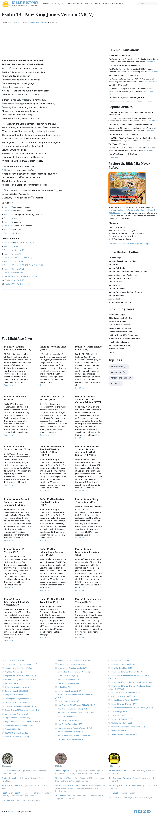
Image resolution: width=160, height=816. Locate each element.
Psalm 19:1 (8, 207)
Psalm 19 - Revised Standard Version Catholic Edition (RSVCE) (88, 399)
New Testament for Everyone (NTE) (125, 692)
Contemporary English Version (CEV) (19, 699)
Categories (59, 4)
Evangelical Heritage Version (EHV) (19, 725)
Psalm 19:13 (9, 229)
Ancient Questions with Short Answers (125, 292)
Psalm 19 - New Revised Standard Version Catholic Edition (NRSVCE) (52, 451)
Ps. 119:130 (19, 261)
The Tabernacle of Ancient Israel (69, 785)
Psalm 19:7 (8, 222)
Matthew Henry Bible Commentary (123, 335)
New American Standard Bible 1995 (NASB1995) (77, 713)
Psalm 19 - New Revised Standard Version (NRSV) (52, 502)
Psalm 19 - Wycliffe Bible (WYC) (53, 348)
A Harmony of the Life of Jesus (122, 785)
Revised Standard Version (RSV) (124, 704)
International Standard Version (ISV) (72, 668)
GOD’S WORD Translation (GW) (17, 733)
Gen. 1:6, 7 (18, 246)
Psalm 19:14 (9, 233)
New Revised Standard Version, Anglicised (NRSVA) (132, 682)
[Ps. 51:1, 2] (20, 269)
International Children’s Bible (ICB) (71, 664)
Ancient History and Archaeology (123, 275)
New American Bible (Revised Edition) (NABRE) (76, 705)
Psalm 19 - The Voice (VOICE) (15, 398)
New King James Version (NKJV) (35, 22)
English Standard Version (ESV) (17, 718)
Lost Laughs (113, 793)
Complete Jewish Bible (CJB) (16, 695)
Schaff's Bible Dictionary (119, 342)
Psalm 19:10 (9, 226)
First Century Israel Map (12, 793)
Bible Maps (47, 4)
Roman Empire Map (63, 771)
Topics (87, 4)
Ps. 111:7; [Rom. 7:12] (23, 258)
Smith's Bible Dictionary (119, 325)
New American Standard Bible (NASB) (73, 709)
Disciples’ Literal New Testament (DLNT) (21, 706)
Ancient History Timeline (119, 278)
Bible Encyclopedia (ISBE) (120, 318)
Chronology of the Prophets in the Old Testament (130, 124)
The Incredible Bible (10, 800)
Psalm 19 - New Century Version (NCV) (88, 601)
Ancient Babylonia (116, 268)
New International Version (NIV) (70, 732)
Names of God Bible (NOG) (68, 701)
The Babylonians (62, 796)
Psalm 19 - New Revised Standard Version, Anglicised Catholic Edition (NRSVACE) (87, 451)
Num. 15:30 (20, 273)
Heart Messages (74, 4)
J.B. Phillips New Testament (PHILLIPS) (74, 672)
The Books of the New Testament (123, 134)
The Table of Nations (117, 144)
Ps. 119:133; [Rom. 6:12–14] (28, 276)
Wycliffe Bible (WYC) (119, 731)
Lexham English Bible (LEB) (69, 683)
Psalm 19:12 (9, 269)
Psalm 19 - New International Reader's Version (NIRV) (16, 602)
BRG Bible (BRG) (11, 683)
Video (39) (116, 383)
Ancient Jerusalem (10, 778)
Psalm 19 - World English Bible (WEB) (88, 348)
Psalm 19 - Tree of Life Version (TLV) (52, 398)
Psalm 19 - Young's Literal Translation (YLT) (17, 348)
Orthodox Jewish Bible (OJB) (123, 696)
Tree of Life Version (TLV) (121, 719)
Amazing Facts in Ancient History (123, 261)
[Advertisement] (53, 42)
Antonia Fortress (116, 299)
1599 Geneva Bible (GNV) (119, 55)
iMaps (105, 4)
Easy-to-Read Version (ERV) (16, 714)
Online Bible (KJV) (116, 314)
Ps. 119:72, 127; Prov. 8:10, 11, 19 (29, 265)
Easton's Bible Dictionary (119, 328)
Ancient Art (113, 264)
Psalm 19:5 (8, 254)
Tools (96, 4)
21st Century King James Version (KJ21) (126, 65)
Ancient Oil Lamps (116, 289)
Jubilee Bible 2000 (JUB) (68, 676)
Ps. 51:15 (20, 280)
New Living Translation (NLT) (123, 664)
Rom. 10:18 (19, 250)
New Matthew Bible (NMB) (121, 668)
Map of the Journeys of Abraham (122, 154)
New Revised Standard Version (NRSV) (126, 672)
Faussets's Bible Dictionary (120, 332)
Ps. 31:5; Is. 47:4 (23, 284)
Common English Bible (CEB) (16, 691)
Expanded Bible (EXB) (13, 729)
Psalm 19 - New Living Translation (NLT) (87, 501)
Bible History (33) (119, 367)
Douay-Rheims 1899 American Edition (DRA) (22, 710)
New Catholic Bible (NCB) (68, 716)
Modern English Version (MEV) (70, 691)
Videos (111, 352)
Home (16, 22)
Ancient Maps (114, 285)
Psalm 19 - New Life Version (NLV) (14, 551)
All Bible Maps (114, 258)
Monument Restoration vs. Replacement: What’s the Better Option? (131, 113)
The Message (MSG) (119, 712)
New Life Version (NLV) (120, 660)
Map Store (112, 797)
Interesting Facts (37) (121, 378)
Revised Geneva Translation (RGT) (125, 700)
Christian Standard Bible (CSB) (17, 687)
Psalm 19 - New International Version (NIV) (87, 552)
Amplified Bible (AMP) (118, 85)
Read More (8, 385)
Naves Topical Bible (117, 321)
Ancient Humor (115, 282)
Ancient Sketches (116, 295)
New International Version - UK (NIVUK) (74, 736)
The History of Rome (64, 778)
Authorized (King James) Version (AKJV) (21, 679)
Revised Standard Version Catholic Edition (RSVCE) (132, 708)
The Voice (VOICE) (118, 715)
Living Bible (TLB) (65, 687)
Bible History (116, 4)
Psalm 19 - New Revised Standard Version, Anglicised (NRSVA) (16, 502)
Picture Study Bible (117, 349)
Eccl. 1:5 (18, 254)
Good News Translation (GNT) (17, 737)
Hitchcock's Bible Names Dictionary (124, 338)
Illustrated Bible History (119, 345)
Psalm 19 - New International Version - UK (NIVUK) (52, 552)
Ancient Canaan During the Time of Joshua (127, 271)
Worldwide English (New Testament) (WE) (128, 727)
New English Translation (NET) (70, 724)
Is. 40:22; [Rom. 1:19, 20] (24, 243)
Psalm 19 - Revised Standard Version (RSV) (17, 448)
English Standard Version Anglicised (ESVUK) (23, 722)
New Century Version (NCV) (69, 720)
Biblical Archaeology (11, 771)
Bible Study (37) (119, 372)
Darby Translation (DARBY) (16, 702)
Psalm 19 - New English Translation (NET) (52, 601)
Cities (31, 796)
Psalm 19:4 (8, 214)
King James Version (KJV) (68, 679)
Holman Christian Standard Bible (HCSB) (74, 660)
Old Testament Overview (119, 771)
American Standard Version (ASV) (123, 75)
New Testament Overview (119, 778)
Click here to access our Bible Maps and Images (129, 244)
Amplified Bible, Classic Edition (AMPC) (126, 98)
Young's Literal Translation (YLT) (124, 734)
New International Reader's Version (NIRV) (75, 728)
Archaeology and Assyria (119, 302)
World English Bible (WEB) (121, 723)
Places (97, 773)
